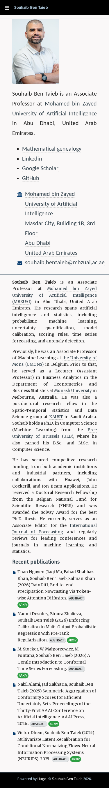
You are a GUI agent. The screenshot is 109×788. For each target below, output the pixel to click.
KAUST (56, 416)
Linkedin (32, 159)
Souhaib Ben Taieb (31, 7)
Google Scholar (40, 169)
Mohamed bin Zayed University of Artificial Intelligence (51, 204)
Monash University (73, 390)
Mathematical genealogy (51, 149)
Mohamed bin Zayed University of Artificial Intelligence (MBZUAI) (54, 295)
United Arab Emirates (51, 253)
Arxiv (23, 605)
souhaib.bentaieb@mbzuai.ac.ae (65, 263)
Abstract (76, 598)
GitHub (30, 179)
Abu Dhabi (38, 243)
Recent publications (36, 562)
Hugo (42, 779)
